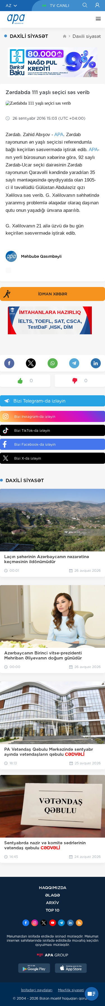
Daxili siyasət (87, 36)
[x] (43, 923)
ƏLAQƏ (52, 895)
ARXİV (52, 902)
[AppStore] (71, 968)
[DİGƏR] (97, 19)
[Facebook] (25, 923)
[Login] (97, 5)
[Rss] (79, 923)
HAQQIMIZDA (52, 887)
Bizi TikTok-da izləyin (32, 430)
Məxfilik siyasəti (71, 990)
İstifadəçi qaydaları (36, 990)
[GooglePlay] (34, 968)
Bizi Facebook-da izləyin (34, 444)
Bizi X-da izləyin (27, 458)
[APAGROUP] (52, 955)
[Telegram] (61, 923)
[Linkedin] (70, 923)
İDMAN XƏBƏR (52, 294)
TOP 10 (52, 910)
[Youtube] (52, 923)
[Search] (85, 5)
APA (58, 134)
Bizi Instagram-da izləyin (34, 416)
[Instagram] (34, 923)
